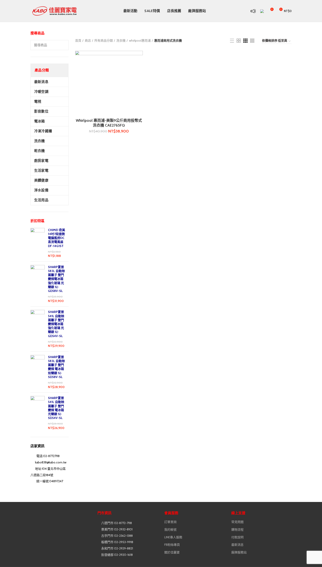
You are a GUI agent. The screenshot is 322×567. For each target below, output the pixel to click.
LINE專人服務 (173, 537)
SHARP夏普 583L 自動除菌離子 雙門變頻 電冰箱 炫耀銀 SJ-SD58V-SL (56, 367)
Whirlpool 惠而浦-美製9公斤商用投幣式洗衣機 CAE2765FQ (109, 122)
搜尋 (62, 45)
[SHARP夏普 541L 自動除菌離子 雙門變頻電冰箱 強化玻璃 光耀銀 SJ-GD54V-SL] (37, 329)
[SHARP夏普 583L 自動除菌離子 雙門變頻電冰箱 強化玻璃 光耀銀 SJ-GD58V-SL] (37, 284)
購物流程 (237, 530)
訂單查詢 (170, 522)
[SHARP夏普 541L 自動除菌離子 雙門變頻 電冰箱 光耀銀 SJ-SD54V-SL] (37, 413)
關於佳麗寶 (172, 552)
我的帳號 (170, 530)
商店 (88, 40)
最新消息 (237, 545)
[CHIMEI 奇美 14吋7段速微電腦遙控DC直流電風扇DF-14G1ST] (37, 243)
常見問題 (237, 522)
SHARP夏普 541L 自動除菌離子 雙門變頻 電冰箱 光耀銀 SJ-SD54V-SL (56, 408)
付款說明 (237, 537)
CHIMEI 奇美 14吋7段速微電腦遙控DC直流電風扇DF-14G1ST (56, 238)
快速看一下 (139, 58)
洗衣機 (121, 40)
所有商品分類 (103, 40)
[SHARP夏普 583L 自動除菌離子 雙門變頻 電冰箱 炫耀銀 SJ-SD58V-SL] (37, 372)
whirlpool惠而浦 (140, 40)
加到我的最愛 (139, 68)
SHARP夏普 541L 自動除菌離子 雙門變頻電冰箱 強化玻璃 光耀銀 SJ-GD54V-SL (56, 324)
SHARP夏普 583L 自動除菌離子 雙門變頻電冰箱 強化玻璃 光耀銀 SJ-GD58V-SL (56, 279)
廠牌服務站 (239, 552)
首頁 (78, 40)
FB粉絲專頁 (172, 545)
